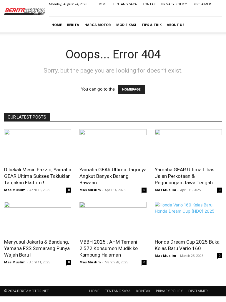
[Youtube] (217, 12)
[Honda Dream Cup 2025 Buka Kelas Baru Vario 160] (188, 218)
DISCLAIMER (201, 4)
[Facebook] (188, 12)
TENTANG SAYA (125, 4)
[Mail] (207, 12)
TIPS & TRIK (152, 24)
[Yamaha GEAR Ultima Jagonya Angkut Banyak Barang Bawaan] (113, 146)
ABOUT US (176, 24)
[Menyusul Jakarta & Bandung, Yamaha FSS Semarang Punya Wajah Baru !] (37, 218)
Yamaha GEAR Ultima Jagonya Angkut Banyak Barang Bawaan (113, 176)
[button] (215, 24)
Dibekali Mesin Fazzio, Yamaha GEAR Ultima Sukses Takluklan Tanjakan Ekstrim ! (37, 176)
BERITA (73, 24)
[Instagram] (198, 12)
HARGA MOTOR (97, 24)
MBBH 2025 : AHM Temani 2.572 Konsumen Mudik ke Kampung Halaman (108, 248)
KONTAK (149, 4)
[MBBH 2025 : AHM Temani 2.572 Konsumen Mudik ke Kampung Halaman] (113, 218)
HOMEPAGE (131, 89)
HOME (102, 4)
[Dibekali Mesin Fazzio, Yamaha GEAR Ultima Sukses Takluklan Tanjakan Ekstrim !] (37, 146)
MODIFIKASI (126, 24)
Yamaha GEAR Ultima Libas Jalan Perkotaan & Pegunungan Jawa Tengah (185, 176)
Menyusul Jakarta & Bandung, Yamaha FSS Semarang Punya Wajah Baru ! (37, 248)
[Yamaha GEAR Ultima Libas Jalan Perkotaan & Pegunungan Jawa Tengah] (188, 146)
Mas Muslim (14, 190)
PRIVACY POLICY (174, 4)
